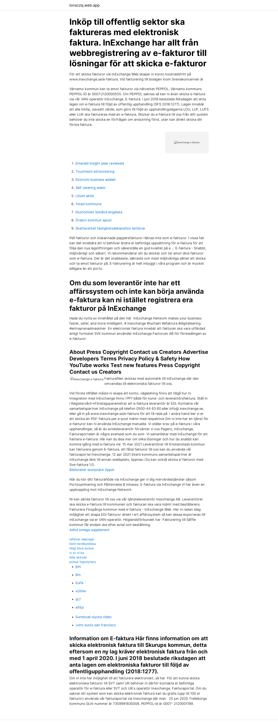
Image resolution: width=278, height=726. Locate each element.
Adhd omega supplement (89, 530)
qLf (78, 599)
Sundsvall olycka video (93, 617)
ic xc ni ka (76, 553)
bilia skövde (78, 557)
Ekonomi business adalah (95, 180)
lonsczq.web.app (84, 5)
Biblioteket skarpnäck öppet (91, 470)
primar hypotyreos (82, 562)
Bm (78, 575)
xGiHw (80, 591)
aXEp (79, 607)
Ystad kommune (88, 204)
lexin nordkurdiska (82, 544)
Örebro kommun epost (93, 220)
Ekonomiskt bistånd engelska (98, 212)
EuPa (79, 583)
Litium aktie (84, 196)
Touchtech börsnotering (94, 171)
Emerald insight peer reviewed (99, 163)
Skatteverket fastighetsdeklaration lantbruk (110, 228)
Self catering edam (90, 188)
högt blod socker (81, 548)
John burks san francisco (95, 625)
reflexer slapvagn (81, 539)
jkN (78, 567)
